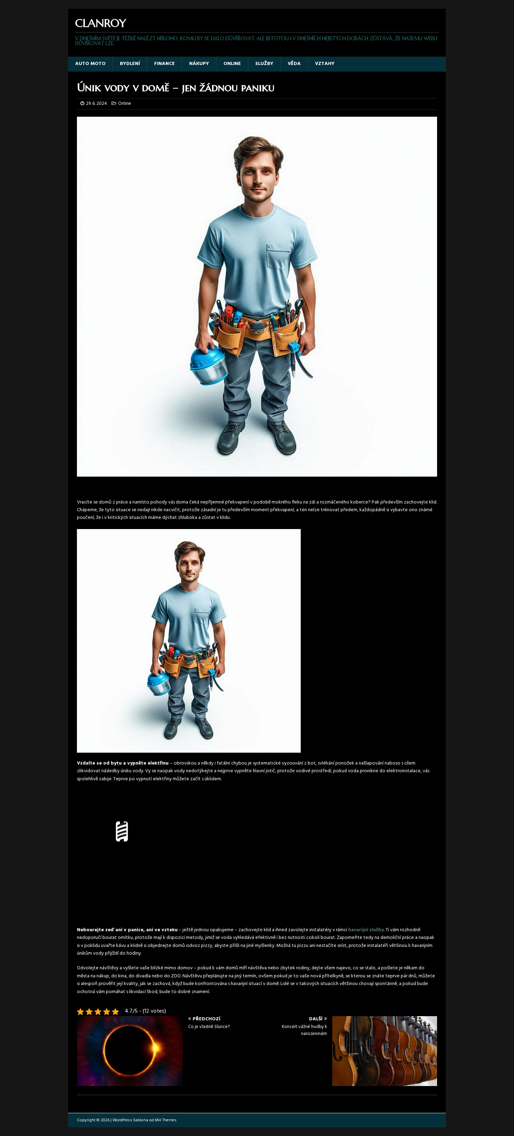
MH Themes (166, 1120)
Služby (264, 64)
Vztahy (325, 64)
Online (232, 64)
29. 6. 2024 (96, 103)
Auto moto (90, 64)
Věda (294, 64)
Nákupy (199, 64)
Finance (164, 64)
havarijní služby (366, 930)
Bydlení (130, 64)
